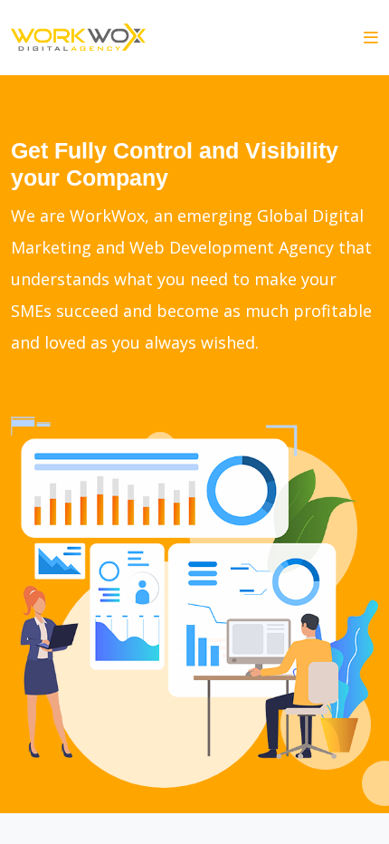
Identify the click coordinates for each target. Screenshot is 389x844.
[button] (371, 37)
